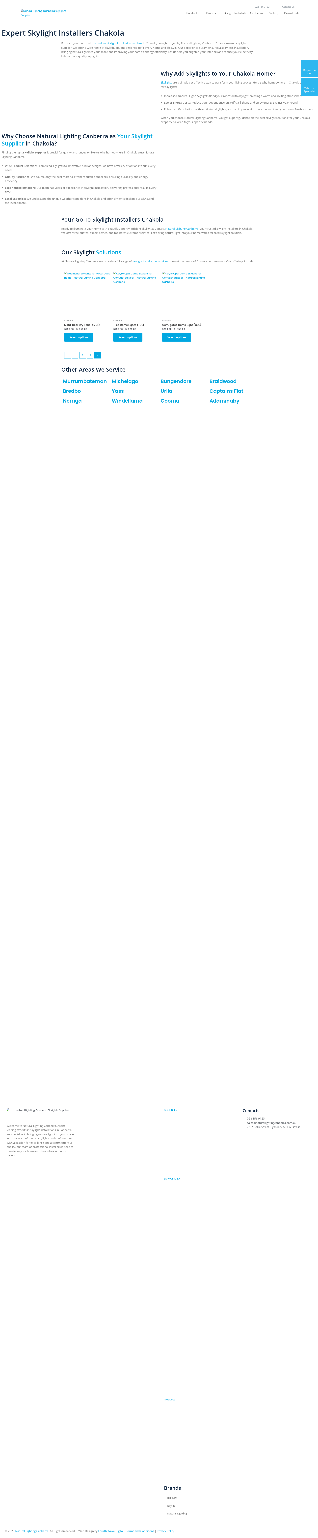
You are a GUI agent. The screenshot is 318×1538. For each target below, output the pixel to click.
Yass (118, 391)
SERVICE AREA (172, 1178)
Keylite (171, 1506)
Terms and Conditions (140, 1531)
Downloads (291, 13)
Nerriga (72, 400)
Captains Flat (226, 391)
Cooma (170, 400)
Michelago (125, 381)
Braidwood (223, 381)
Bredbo (72, 391)
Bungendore (176, 381)
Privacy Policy (165, 1531)
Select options (78, 337)
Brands (211, 13)
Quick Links (170, 1110)
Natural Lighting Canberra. (32, 1531)
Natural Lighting (177, 1513)
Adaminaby (224, 400)
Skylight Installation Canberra (243, 13)
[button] (198, 1110)
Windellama (127, 400)
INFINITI (172, 1498)
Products (192, 13)
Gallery (273, 13)
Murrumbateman (85, 381)
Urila (166, 391)
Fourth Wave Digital (110, 1531)
